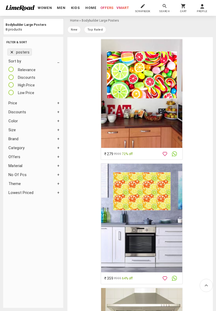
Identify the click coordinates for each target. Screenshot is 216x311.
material (15, 165)
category (16, 147)
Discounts (17, 112)
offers (107, 8)
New (74, 29)
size (12, 130)
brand (13, 139)
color (13, 121)
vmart (122, 8)
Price (12, 103)
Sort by (14, 61)
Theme (14, 183)
